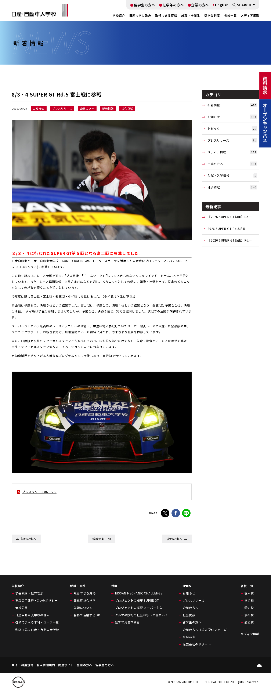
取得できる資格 (85, 593)
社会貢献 (231, 187)
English (222, 5)
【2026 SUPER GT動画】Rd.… (229, 217)
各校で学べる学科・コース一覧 (37, 622)
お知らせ (231, 117)
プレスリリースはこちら (39, 492)
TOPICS (185, 586)
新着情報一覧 (101, 539)
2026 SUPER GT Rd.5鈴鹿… (228, 229)
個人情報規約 (45, 665)
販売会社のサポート (197, 644)
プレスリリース (231, 140)
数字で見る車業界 (127, 622)
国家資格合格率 (85, 600)
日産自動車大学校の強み (32, 615)
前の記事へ (28, 539)
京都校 (249, 615)
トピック (231, 128)
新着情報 (231, 105)
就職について (83, 607)
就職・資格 (78, 586)
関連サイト (66, 665)
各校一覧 (230, 15)
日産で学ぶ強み (140, 15)
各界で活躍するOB (87, 615)
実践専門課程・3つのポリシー (36, 600)
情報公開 (21, 607)
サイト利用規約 (23, 665)
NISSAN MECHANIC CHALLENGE (138, 593)
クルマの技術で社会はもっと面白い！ (141, 615)
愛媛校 (249, 622)
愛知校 (249, 607)
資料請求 (189, 637)
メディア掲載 (250, 15)
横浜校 (249, 600)
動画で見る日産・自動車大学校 (37, 629)
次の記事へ (175, 539)
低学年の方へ (173, 5)
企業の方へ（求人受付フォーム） (206, 629)
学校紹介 (18, 586)
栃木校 (249, 593)
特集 (114, 586)
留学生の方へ (144, 5)
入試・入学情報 (231, 175)
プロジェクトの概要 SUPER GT (137, 600)
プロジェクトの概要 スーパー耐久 (139, 607)
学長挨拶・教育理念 (29, 593)
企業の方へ (200, 5)
